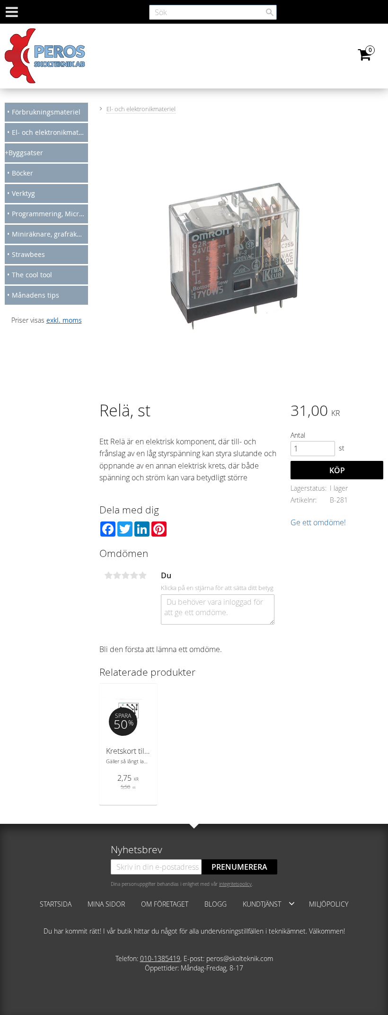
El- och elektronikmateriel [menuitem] (50, 132)
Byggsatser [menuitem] (26, 152)
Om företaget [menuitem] (164, 904)
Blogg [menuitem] (215, 904)
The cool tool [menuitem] (32, 274)
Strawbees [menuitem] (28, 254)
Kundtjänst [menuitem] (262, 904)
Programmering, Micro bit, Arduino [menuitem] (50, 213)
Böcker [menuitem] (22, 172)
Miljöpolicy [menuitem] (328, 904)
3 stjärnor (125, 575)
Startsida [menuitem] (55, 904)
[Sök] (270, 12)
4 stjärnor (134, 575)
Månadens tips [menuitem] (35, 295)
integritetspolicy (235, 884)
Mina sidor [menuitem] (106, 904)
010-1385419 (160, 958)
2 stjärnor (117, 575)
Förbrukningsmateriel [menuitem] (46, 111)
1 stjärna (108, 575)
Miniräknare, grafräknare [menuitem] (50, 233)
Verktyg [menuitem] (23, 193)
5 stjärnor (142, 575)
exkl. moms (64, 320)
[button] (291, 903)
